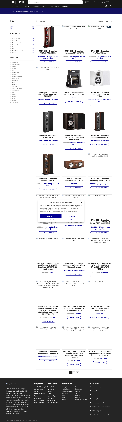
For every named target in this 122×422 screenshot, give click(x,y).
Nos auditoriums (95, 391)
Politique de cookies (53, 219)
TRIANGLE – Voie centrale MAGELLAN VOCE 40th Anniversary (100, 308)
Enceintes (37, 398)
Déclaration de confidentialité (66, 219)
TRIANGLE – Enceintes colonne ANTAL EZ (48, 180)
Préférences (72, 216)
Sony (76, 393)
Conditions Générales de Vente (100, 407)
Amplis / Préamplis (40, 387)
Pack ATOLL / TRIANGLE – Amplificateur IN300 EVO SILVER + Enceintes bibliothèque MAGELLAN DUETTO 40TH (48, 310)
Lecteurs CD (38, 396)
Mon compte (94, 399)
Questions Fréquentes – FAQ (99, 415)
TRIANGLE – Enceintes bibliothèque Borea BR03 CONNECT (48, 94)
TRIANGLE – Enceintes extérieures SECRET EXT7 (74, 52)
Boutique (18, 11)
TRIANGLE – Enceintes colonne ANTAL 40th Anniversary (48, 222)
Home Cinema (39, 403)
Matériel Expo (51, 396)
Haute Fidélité (39, 400)
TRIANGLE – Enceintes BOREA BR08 (48, 136)
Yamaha (77, 397)
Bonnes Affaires (39, 6)
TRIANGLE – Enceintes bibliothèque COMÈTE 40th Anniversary (74, 137)
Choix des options (48, 62)
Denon (64, 397)
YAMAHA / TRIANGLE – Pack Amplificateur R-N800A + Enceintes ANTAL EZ (74, 308)
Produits (24, 11)
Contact (65, 6)
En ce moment (52, 400)
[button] (81, 202)
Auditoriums (54, 6)
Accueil (12, 11)
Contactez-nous (95, 387)
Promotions (51, 398)
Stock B (49, 394)
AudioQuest (66, 389)
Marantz (77, 391)
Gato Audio (78, 389)
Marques (26, 6)
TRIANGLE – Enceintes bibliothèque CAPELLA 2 (48, 353)
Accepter (50, 216)
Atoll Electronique (67, 391)
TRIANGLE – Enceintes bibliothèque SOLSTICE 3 (100, 180)
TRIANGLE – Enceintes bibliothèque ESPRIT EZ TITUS (99, 94)
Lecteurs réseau (39, 394)
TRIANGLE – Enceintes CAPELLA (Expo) (100, 52)
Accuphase (65, 387)
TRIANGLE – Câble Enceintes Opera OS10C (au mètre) (73, 93)
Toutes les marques (81, 399)
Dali (63, 395)
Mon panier (94, 395)
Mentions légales (96, 411)
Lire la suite (48, 276)
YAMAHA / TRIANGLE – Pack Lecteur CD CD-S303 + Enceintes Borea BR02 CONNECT (74, 354)
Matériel (15, 6)
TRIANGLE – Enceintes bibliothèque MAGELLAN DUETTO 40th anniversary (99, 222)
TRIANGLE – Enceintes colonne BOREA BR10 (100, 136)
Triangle (77, 395)
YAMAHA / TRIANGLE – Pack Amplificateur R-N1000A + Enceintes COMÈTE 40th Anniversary (48, 266)
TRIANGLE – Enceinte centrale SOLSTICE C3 (74, 180)
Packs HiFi (50, 387)
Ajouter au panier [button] (74, 101)
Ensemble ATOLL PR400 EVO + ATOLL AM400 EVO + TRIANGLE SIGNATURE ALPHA (99, 266)
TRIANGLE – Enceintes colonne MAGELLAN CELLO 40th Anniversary (74, 265)
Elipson (64, 399)
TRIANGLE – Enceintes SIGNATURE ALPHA (48, 52)
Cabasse (65, 393)
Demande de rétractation (98, 403)
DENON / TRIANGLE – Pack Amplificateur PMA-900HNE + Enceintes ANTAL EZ (100, 353)
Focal (76, 387)
